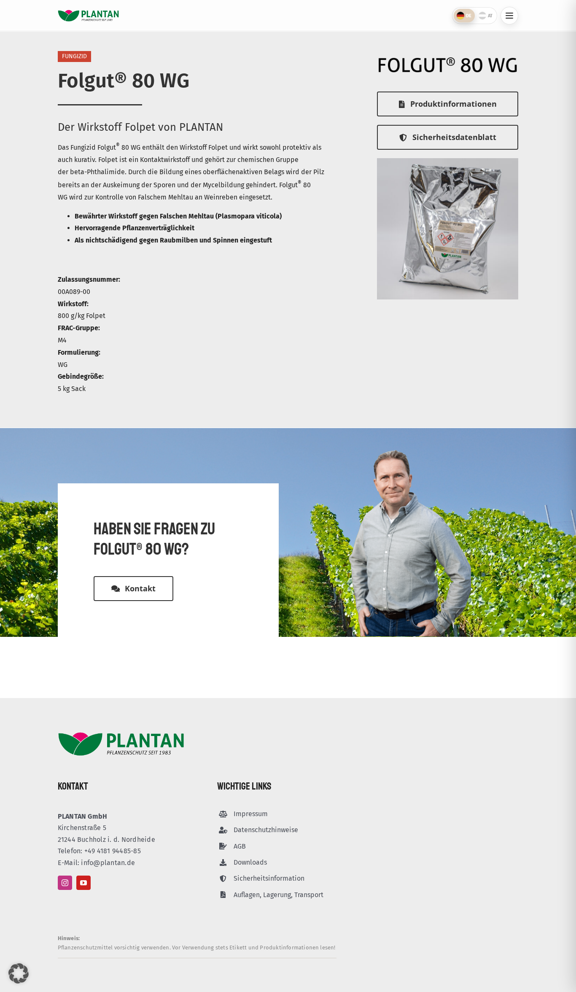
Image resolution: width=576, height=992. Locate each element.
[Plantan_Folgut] (447, 161)
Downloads (250, 862)
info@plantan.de (108, 863)
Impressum (251, 814)
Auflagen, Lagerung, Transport (278, 895)
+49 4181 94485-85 (112, 851)
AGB (240, 846)
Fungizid (74, 56)
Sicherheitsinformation (269, 878)
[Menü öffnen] (509, 15)
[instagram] (65, 883)
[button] (18, 973)
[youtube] (83, 883)
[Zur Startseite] (88, 16)
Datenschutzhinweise (266, 830)
